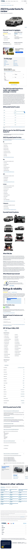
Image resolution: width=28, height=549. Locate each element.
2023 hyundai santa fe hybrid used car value (22, 490)
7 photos (26, 27)
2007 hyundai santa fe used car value (22, 494)
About (3, 530)
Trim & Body (5, 318)
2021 (15, 115)
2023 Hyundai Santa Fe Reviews (15, 421)
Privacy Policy (4, 544)
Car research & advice (3, 5)
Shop (2, 525)
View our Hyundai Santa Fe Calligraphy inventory (10, 209)
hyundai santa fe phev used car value (5, 492)
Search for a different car (14, 84)
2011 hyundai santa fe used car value (5, 499)
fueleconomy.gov (22, 516)
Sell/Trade (3, 527)
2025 (15, 110)
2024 (4, 112)
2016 (4, 122)
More (2, 534)
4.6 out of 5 (9, 33)
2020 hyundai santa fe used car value (5, 504)
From (4, 73)
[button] (26, 474)
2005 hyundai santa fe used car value (5, 494)
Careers (3, 532)
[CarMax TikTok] (11, 523)
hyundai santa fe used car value (13, 490)
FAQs (5, 65)
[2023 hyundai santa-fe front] (8, 228)
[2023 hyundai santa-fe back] (8, 237)
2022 (4, 115)
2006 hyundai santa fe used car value (14, 494)
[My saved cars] (23, 1)
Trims (14, 61)
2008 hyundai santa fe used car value (5, 497)
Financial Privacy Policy (14, 542)
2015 (15, 122)
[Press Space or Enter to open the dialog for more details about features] (9, 359)
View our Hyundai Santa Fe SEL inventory (9, 171)
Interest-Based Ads (19, 542)
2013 (15, 124)
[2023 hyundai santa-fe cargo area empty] (19, 237)
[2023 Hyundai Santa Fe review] (14, 21)
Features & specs (15, 64)
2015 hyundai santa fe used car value (14, 501)
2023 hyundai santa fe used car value (14, 504)
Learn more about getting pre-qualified (8, 71)
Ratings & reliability (6, 64)
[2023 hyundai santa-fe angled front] (8, 219)
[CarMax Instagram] (10, 523)
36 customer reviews (14, 292)
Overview (5, 60)
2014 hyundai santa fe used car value (5, 501)
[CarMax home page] (3, 1)
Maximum (5, 79)
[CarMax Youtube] (8, 523)
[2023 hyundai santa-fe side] (19, 228)
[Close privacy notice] (10, 541)
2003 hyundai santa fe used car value (14, 492)
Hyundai (8, 5)
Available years (15, 60)
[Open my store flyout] (22, 1)
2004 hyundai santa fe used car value (22, 492)
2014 (4, 124)
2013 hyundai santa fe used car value (22, 499)
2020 (4, 117)
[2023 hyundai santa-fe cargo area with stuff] (8, 247)
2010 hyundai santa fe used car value (22, 497)
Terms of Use (2, 545)
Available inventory (15, 65)
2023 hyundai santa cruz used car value (4, 490)
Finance (3, 529)
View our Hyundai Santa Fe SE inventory (9, 157)
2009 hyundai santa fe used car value (14, 497)
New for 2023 (6, 61)
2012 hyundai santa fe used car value (14, 499)
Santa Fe (10, 5)
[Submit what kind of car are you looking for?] (26, 3)
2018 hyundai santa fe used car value (22, 501)
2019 (15, 117)
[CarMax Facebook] (13, 523)
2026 (4, 110)
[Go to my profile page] (25, 1)
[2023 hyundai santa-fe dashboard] (19, 219)
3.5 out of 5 (20, 33)
